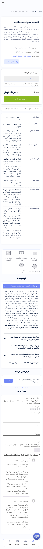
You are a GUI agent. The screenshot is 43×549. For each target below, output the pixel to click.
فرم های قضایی (17, 56)
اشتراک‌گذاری (9, 62)
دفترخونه (25, 544)
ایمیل (37, 434)
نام (38, 426)
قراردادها (17, 544)
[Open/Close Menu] (3, 3)
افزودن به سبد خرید (21, 99)
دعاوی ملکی (33, 11)
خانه (40, 11)
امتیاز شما (36, 407)
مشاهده (8, 381)
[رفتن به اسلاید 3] (23, 387)
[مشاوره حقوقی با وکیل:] (31, 75)
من (9, 544)
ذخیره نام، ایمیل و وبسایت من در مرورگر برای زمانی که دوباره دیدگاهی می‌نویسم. (22, 445)
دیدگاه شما (35, 413)
